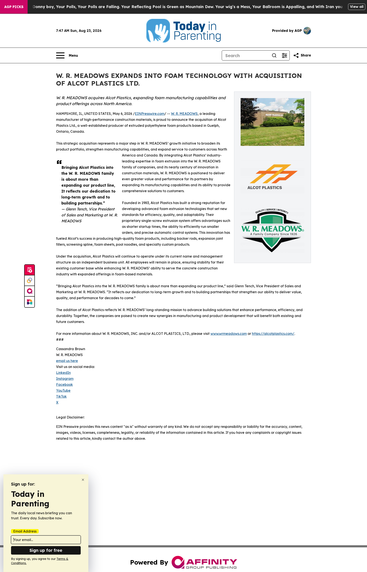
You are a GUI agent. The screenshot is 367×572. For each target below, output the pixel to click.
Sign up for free (46, 550)
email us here (67, 361)
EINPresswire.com (149, 113)
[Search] (274, 55)
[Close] (83, 480)
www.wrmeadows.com (228, 333)
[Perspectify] (29, 280)
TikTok (61, 396)
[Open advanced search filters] (284, 55)
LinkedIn (63, 373)
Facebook (64, 384)
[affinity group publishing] (29, 291)
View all (356, 6)
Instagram (64, 378)
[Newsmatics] (29, 302)
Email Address (25, 531)
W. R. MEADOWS (184, 113)
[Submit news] (29, 270)
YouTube (63, 390)
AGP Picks (13, 7)
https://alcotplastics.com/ (273, 333)
